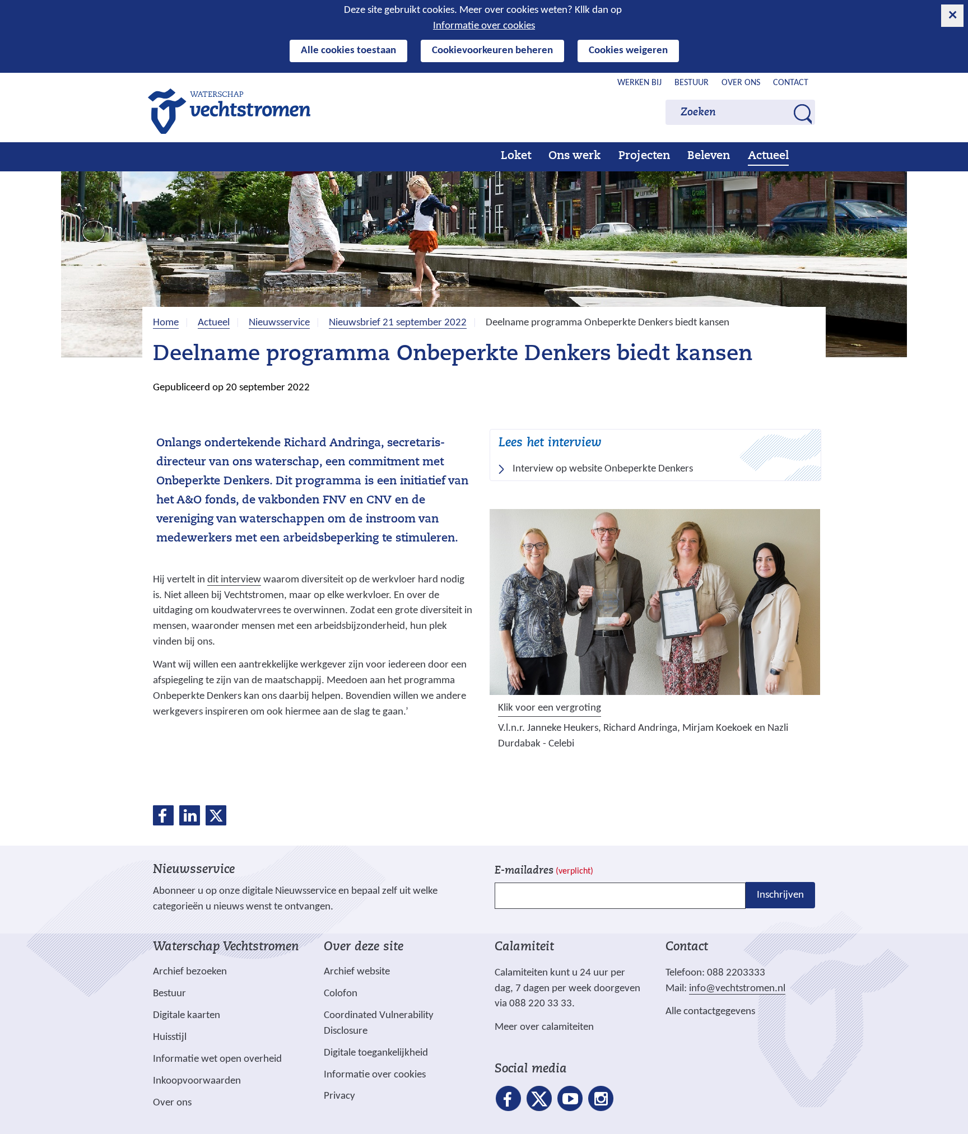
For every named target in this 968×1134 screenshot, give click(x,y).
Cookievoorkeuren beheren (492, 50)
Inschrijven (780, 895)
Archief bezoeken (190, 972)
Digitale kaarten (186, 1015)
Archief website (357, 972)
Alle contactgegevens (710, 1011)
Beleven (708, 156)
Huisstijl (170, 1037)
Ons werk (574, 156)
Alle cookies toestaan (348, 50)
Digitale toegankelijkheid (376, 1053)
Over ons (741, 82)
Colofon (340, 993)
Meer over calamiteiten (544, 1027)
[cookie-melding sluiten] (952, 15)
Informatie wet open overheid (217, 1059)
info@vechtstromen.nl (737, 988)
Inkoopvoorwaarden (197, 1081)
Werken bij (639, 82)
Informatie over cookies (484, 26)
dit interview (234, 580)
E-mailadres (544, 871)
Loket (516, 156)
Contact (790, 82)
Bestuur (691, 82)
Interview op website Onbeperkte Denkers (606, 470)
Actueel (768, 156)
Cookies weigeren (628, 50)
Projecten (644, 156)
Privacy (339, 1096)
